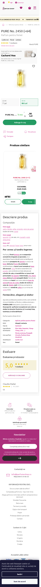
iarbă (28, 237)
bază (8, 227)
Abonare (19, 458)
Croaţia (19, 544)
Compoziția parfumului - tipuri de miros (19, 492)
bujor (21, 245)
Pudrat (23, 335)
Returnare (19, 503)
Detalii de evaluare (7, 46)
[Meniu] (35, 8)
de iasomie (15, 276)
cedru (5, 229)
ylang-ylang (6, 239)
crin (10, 237)
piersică (12, 245)
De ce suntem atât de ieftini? (20, 488)
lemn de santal (28, 229)
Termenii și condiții (19, 506)
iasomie (5, 237)
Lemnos (22, 333)
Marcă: (33, 44)
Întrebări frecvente (19, 500)
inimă (9, 235)
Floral (17, 333)
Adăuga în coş (20, 122)
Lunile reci (19, 340)
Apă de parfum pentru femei (25, 320)
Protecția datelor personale (19, 515)
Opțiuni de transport (20, 509)
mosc (4, 245)
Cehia (20, 532)
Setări (19, 574)
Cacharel (18, 326)
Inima (13, 268)
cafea (14, 229)
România (20, 541)
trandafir (23, 237)
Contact (19, 518)
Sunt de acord (20, 581)
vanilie (16, 231)
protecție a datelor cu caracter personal (23, 454)
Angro (20, 512)
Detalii (13, 202)
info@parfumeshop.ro (21, 475)
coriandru (20, 229)
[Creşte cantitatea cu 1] (28, 114)
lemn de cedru (14, 283)
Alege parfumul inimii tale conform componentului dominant (19, 496)
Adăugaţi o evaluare (16, 375)
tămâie (9, 229)
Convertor (20, 3)
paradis (5, 271)
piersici (22, 261)
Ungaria (19, 538)
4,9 (11, 3)
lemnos (16, 254)
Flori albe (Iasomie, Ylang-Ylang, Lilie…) (24, 329)
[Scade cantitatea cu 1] (24, 112)
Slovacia (19, 535)
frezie (17, 245)
